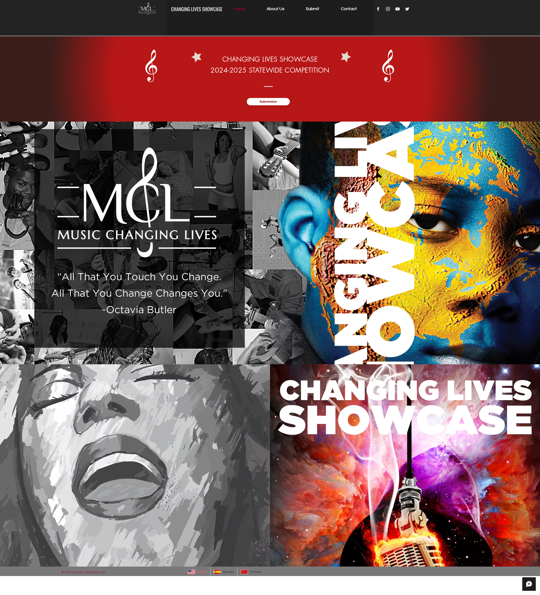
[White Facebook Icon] (378, 9)
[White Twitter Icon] (407, 9)
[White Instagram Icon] (387, 9)
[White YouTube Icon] (397, 9)
